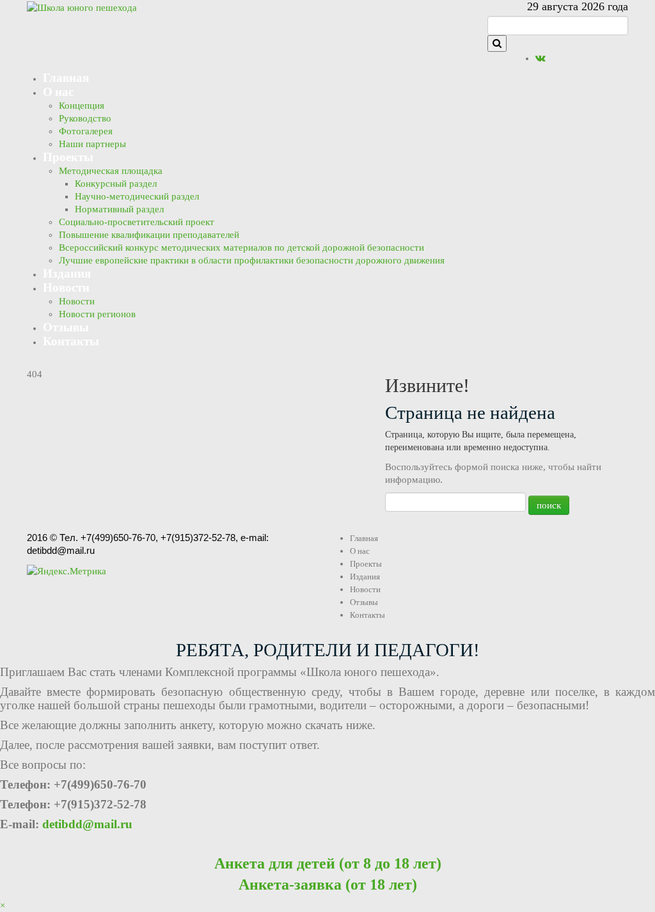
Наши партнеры (92, 144)
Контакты (71, 340)
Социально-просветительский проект (136, 222)
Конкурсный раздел (116, 183)
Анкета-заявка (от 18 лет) (328, 884)
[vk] (540, 58)
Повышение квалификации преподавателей (149, 235)
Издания (67, 272)
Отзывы (66, 326)
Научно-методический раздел (137, 196)
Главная (66, 77)
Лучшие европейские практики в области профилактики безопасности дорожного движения (252, 260)
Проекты (68, 156)
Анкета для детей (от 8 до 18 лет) (327, 863)
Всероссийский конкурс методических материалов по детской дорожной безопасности (241, 247)
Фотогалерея (86, 131)
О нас (58, 91)
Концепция (81, 105)
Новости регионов (97, 314)
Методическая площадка (110, 171)
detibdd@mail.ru (87, 824)
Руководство (85, 118)
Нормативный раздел (119, 209)
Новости (66, 286)
